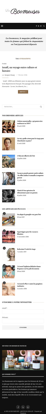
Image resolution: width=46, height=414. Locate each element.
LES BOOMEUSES (13, 411)
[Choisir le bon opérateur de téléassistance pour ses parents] (8, 195)
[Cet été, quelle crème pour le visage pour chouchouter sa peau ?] (8, 143)
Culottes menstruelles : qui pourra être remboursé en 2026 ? (29, 122)
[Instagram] (40, 26)
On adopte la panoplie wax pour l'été (29, 214)
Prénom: (5, 317)
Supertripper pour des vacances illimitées (27, 233)
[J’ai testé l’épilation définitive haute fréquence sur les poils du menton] (8, 271)
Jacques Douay (10, 75)
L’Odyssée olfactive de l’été (26, 156)
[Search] (44, 26)
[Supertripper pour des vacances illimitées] (8, 237)
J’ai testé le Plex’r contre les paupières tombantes (29, 285)
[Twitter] (38, 26)
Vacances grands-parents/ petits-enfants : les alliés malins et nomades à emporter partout (30, 175)
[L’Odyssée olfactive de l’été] (8, 161)
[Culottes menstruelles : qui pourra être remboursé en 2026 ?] (8, 126)
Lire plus (22, 92)
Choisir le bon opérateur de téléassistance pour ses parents (27, 192)
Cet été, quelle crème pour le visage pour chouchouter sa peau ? (30, 140)
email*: (4, 308)
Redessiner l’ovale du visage (26, 249)
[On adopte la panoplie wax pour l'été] (8, 219)
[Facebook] (36, 26)
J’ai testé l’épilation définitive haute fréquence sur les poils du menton (29, 268)
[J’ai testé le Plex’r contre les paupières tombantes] (8, 289)
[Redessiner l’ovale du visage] (8, 254)
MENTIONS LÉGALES (26, 411)
